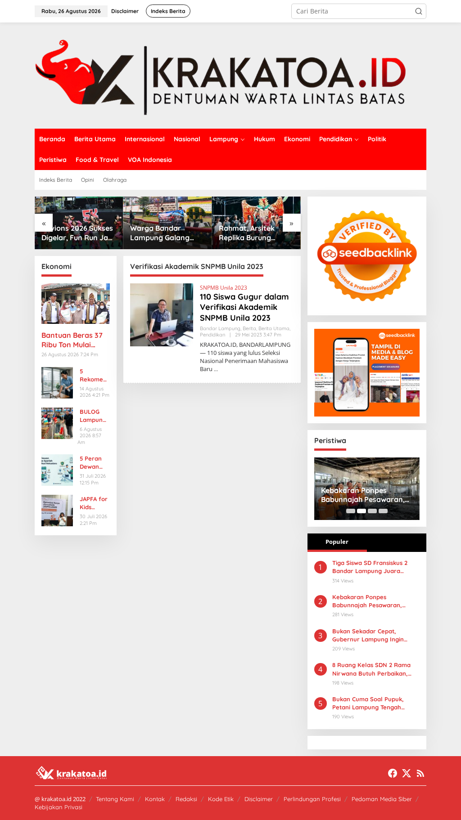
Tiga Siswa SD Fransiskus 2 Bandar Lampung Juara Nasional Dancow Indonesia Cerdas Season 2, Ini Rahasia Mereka (373, 567)
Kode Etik (221, 798)
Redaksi (186, 798)
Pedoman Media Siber (382, 798)
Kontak (155, 798)
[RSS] (420, 773)
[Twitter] (406, 773)
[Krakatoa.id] (230, 75)
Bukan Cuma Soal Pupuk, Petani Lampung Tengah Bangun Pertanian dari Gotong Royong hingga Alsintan (376, 703)
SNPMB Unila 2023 (223, 287)
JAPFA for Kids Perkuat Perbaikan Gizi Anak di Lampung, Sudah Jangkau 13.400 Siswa (94, 503)
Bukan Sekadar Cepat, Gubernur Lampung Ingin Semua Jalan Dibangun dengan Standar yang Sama (372, 635)
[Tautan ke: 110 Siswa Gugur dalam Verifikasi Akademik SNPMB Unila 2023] (161, 314)
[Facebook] (392, 773)
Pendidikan (212, 335)
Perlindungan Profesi (312, 798)
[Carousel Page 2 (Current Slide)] (361, 511)
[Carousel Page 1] (350, 511)
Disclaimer (258, 798)
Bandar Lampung (220, 328)
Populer (336, 542)
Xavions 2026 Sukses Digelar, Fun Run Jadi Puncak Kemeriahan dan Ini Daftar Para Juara (77, 233)
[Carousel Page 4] (383, 511)
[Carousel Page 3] (372, 511)
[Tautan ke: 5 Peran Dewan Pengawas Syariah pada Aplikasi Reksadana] (57, 469)
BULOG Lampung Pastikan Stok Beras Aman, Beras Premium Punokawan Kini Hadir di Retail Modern (94, 416)
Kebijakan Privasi (58, 807)
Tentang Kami (115, 798)
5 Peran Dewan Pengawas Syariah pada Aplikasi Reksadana (94, 462)
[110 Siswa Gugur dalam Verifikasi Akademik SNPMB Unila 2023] (216, 369)
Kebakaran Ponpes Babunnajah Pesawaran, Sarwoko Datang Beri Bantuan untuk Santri (363, 495)
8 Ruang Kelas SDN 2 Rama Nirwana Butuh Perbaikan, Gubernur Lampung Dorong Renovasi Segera (371, 669)
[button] (418, 11)
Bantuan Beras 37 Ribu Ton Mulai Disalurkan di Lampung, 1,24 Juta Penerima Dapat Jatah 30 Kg (74, 340)
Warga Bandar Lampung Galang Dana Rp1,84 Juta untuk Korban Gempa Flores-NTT (167, 233)
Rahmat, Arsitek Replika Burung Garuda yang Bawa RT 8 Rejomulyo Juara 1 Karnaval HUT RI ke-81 (256, 233)
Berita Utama (273, 328)
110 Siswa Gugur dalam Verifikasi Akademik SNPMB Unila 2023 (244, 307)
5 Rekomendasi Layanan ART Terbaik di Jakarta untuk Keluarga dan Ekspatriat (94, 375)
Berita (249, 328)
